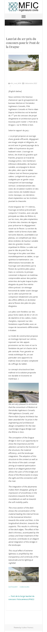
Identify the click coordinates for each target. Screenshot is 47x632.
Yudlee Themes (27, 627)
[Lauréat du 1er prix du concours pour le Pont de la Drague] (23, 63)
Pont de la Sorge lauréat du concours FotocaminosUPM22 (21, 597)
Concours (24, 587)
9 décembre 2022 (30, 83)
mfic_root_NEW (16, 83)
